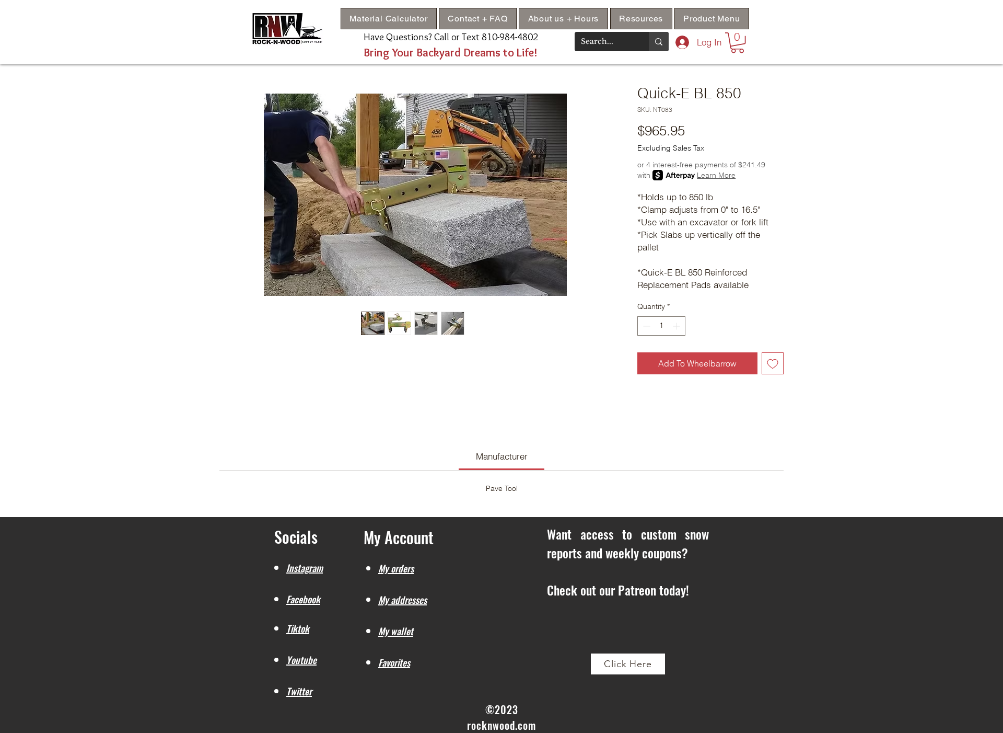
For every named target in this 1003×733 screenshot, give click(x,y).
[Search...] (659, 41)
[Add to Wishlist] (773, 363)
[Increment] (677, 326)
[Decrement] (645, 326)
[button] (641, 18)
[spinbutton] (661, 326)
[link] (502, 456)
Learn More (716, 175)
